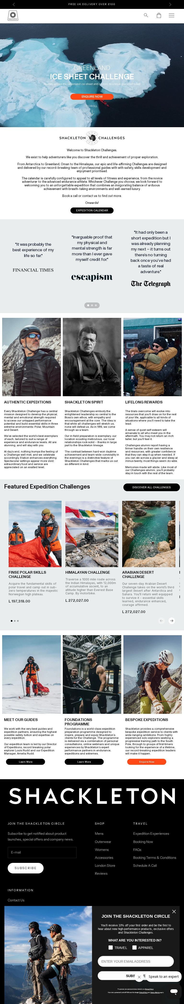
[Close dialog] (174, 912)
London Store (105, 865)
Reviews (101, 873)
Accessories (104, 857)
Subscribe (26, 868)
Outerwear (103, 842)
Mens (99, 833)
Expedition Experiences (151, 833)
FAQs (137, 849)
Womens (102, 849)
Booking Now (143, 842)
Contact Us (16, 900)
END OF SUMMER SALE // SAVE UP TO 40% (92, 4)
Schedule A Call (145, 865)
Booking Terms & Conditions (154, 857)
